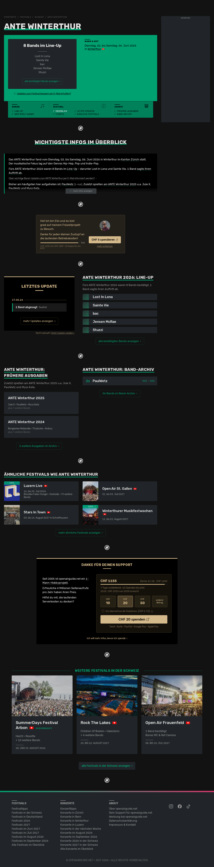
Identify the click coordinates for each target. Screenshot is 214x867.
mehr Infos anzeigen (82, 191)
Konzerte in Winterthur (74, 820)
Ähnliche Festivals (88, 114)
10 (108, 601)
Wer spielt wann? (24, 114)
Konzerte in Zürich (71, 812)
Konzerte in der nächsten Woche (80, 828)
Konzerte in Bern (70, 816)
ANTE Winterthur (57, 17)
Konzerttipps (68, 808)
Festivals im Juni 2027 (26, 828)
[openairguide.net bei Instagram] (171, 806)
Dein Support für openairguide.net (130, 812)
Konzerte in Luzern (72, 824)
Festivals (25, 17)
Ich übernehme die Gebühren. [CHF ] (127, 611)
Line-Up (19, 111)
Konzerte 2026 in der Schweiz (79, 840)
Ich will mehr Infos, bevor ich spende (106, 638)
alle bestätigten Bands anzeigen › (42, 81)
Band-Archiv (124, 114)
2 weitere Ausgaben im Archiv (38, 446)
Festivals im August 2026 (28, 836)
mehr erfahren (105, 246)
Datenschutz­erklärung (123, 820)
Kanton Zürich (130, 159)
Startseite (10, 17)
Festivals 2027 (21, 824)
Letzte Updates (85, 111)
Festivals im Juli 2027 (25, 832)
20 (125, 601)
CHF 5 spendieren (103, 239)
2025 (152, 381)
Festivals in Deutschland (27, 816)
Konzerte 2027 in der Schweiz (79, 844)
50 (142, 601)
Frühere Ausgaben (127, 111)
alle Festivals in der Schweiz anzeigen (106, 765)
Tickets (60, 114)
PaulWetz (67, 184)
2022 (144, 381)
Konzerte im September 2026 (78, 836)
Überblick (61, 111)
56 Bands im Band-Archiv (118, 393)
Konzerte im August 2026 (76, 832)
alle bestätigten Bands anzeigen (118, 341)
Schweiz (39, 17)
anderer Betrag (160, 601)
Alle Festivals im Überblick (28, 844)
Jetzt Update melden (62, 333)
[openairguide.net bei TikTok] (188, 806)
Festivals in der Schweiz (27, 812)
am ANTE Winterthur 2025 (120, 184)
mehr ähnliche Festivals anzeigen (79, 532)
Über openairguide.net (123, 808)
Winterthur (94, 49)
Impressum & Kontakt (122, 824)
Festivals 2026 (21, 820)
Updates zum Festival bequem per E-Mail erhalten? (44, 93)
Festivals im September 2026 (30, 840)
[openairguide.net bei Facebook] (180, 806)
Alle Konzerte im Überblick (76, 848)
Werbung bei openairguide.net (128, 816)
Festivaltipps (20, 808)
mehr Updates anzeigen (38, 321)
